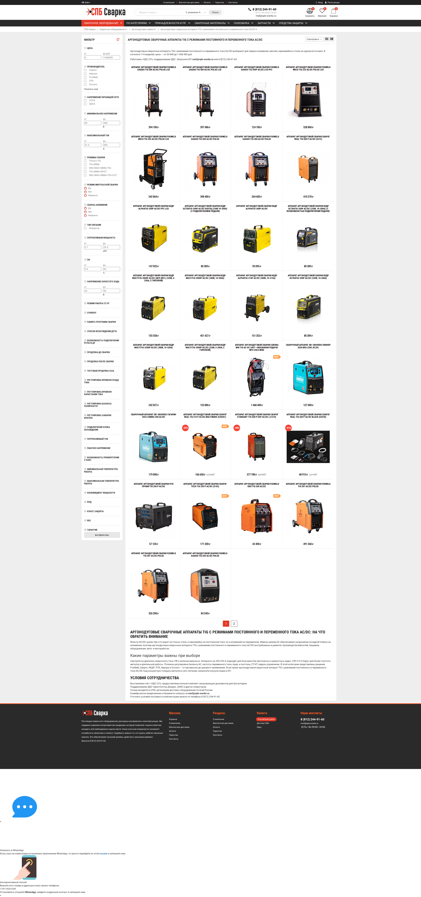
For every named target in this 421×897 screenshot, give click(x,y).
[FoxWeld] (85, 77)
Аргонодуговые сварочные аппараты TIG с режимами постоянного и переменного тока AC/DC (208, 29)
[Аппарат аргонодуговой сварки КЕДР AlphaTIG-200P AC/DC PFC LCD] (153, 238)
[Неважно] (85, 195)
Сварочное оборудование (101, 23)
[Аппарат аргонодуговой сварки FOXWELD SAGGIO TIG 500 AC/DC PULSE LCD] (153, 99)
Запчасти (264, 23)
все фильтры (102, 535)
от (85, 53)
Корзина (173, 719)
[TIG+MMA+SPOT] (85, 171)
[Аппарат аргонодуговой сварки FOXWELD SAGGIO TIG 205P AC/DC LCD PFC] (256, 99)
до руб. (107, 53)
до (104, 119)
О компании (168, 2)
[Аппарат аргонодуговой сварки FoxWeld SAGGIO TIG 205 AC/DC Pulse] (205, 585)
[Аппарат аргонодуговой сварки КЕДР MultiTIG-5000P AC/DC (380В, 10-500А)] (205, 307)
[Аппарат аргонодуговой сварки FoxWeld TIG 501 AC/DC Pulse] (308, 516)
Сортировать (313, 39)
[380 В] (85, 104)
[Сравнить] (132, 120)
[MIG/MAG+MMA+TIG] (85, 168)
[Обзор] (143, 120)
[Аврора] (85, 74)
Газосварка (241, 23)
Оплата (207, 2)
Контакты (233, 2)
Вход (320, 2)
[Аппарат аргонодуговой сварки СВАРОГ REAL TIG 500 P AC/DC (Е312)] (308, 169)
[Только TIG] (85, 161)
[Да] (85, 188)
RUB (86, 2)
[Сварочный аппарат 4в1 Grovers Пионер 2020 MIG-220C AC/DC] (308, 377)
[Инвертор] (85, 228)
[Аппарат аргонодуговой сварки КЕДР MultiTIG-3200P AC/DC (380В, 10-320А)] (153, 377)
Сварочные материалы (210, 23)
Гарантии (219, 2)
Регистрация (333, 2)
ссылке (103, 853)
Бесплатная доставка (189, 2)
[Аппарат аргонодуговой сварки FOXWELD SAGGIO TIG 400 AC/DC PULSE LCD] (205, 99)
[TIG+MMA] (85, 164)
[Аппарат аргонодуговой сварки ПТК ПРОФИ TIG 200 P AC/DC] (153, 516)
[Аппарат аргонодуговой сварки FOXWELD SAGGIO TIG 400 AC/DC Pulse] (256, 169)
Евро (259, 727)
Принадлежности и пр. (170, 23)
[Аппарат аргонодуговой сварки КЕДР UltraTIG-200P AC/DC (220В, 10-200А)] (308, 307)
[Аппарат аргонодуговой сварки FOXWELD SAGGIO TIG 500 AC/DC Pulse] (205, 169)
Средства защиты (291, 23)
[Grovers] (85, 84)
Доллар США (263, 723)
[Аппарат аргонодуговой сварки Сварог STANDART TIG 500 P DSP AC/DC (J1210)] (256, 447)
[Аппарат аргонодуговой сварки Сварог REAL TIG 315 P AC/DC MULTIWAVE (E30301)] (205, 447)
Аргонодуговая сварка (143, 29)
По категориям (136, 23)
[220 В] (85, 100)
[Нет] (85, 192)
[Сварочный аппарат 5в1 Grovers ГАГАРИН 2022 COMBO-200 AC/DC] (153, 447)
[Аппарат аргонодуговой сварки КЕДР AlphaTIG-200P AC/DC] (256, 238)
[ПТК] (85, 81)
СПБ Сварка (90, 29)
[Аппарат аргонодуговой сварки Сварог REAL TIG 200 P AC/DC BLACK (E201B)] (308, 447)
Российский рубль (266, 719)
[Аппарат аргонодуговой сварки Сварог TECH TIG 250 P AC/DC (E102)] (205, 516)
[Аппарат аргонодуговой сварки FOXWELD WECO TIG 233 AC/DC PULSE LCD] (308, 99)
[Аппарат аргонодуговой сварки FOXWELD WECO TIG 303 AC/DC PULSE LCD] (153, 169)
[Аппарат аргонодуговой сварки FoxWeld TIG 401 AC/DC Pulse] (153, 585)
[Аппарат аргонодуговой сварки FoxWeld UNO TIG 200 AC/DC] (256, 516)
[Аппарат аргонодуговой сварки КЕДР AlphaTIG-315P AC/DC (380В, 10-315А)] (256, 307)
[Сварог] (85, 70)
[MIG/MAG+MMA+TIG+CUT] (85, 175)
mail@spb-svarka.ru (266, 15)
